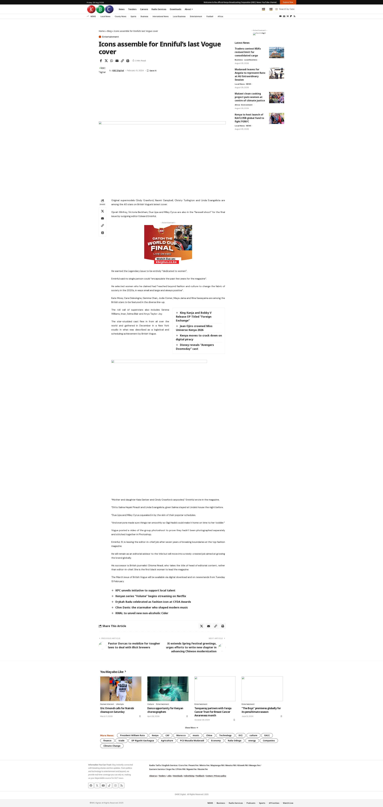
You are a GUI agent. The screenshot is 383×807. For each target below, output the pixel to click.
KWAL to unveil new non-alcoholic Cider (141, 613)
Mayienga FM (217, 765)
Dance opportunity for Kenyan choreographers (165, 710)
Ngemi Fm (191, 769)
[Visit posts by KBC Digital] (103, 70)
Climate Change (111, 745)
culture (253, 735)
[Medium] (287, 16)
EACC (267, 735)
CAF (167, 735)
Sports (133, 16)
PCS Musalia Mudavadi (192, 740)
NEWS (93, 16)
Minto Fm (204, 765)
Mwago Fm (254, 765)
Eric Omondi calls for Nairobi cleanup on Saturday (117, 710)
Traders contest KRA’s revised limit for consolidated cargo (248, 52)
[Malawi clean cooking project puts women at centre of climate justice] (276, 97)
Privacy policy (220, 776)
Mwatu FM (230, 765)
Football (209, 16)
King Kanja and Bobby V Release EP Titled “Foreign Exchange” (194, 316)
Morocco (181, 735)
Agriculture (167, 740)
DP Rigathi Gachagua (143, 740)
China (209, 735)
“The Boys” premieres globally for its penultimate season (261, 710)
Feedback (200, 776)
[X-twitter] (97, 785)
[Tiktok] (109, 785)
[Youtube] (103, 785)
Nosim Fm (203, 769)
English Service (169, 765)
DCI (241, 735)
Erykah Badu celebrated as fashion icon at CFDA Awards (153, 601)
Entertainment (196, 16)
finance (107, 740)
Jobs (169, 776)
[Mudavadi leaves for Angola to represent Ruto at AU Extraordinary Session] (276, 73)
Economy (216, 740)
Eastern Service (157, 769)
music (196, 735)
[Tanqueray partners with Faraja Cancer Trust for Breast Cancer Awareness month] (215, 688)
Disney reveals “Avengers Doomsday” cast (195, 346)
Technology (225, 735)
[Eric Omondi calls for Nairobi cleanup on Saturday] (120, 688)
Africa (220, 16)
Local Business (179, 16)
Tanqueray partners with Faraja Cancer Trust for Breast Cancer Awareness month (212, 712)
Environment (247, 105)
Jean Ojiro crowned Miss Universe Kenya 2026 (194, 328)
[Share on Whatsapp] (112, 60)
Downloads (178, 776)
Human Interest (107, 704)
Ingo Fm (170, 769)
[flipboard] (291, 16)
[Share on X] (106, 60)
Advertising (189, 776)
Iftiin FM (180, 769)
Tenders (162, 776)
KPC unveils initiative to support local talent (145, 590)
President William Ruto (132, 735)
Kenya (155, 735)
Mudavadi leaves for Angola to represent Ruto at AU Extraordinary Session (250, 74)
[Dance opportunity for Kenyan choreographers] (168, 688)
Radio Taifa (155, 765)
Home (102, 31)
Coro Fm (183, 765)
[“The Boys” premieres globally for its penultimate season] (262, 688)
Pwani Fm (193, 765)
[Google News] (284, 16)
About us (153, 776)
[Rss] (294, 16)
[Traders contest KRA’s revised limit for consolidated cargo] (276, 52)
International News (160, 16)
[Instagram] (115, 785)
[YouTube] (280, 16)
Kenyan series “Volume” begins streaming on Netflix (150, 596)
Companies (269, 740)
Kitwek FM (242, 765)
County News (120, 16)
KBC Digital (118, 70)
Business (144, 16)
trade (121, 740)
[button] (257, 9)
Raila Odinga (234, 740)
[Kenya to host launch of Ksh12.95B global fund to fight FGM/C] (276, 118)
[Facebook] (91, 785)
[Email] (117, 60)
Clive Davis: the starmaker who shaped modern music (151, 607)
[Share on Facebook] (101, 60)
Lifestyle (120, 704)
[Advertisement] (162, 99)
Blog (109, 31)
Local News (105, 16)
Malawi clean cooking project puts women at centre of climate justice (250, 97)
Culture (150, 704)
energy (252, 740)
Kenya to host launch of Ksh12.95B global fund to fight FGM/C (249, 118)
